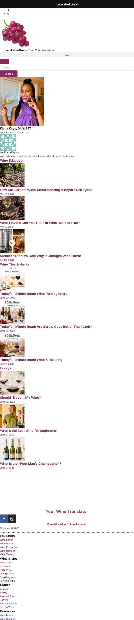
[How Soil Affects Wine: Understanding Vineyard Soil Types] (12, 175)
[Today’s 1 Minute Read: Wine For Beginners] (12, 278)
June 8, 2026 (7, 434)
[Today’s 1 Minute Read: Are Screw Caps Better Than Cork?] (12, 311)
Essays (5, 368)
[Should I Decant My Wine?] (12, 382)
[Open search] (4, 61)
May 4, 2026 (7, 227)
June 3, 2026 (7, 467)
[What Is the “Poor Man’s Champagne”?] (12, 448)
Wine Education (12, 160)
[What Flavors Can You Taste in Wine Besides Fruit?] (12, 207)
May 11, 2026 (7, 194)
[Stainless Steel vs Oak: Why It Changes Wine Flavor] (12, 240)
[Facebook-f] (4, 518)
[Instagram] (8, 13)
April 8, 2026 (7, 260)
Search (11, 72)
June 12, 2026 (7, 401)
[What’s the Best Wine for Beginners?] (12, 415)
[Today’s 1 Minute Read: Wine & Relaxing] (12, 344)
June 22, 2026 (8, 297)
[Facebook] (8, 9)
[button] (67, 54)
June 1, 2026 (7, 364)
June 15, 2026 (7, 330)
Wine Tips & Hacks (14, 264)
